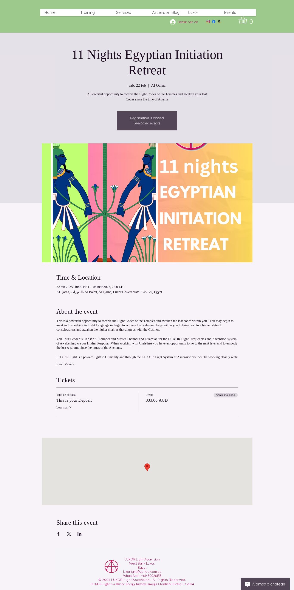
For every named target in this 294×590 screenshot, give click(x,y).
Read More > (65, 364)
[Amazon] (219, 21)
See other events (147, 123)
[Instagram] (208, 21)
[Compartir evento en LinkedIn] (79, 534)
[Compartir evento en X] (69, 534)
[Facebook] (214, 21)
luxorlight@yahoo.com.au (142, 572)
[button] (247, 20)
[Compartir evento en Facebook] (58, 534)
